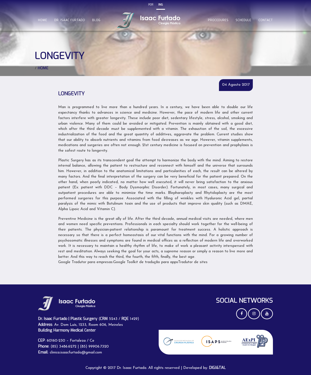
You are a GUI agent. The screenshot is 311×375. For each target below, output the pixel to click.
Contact (266, 20)
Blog (96, 20)
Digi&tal (217, 367)
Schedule (243, 20)
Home (42, 20)
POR (150, 4)
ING (160, 4)
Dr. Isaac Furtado (69, 20)
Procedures (218, 20)
